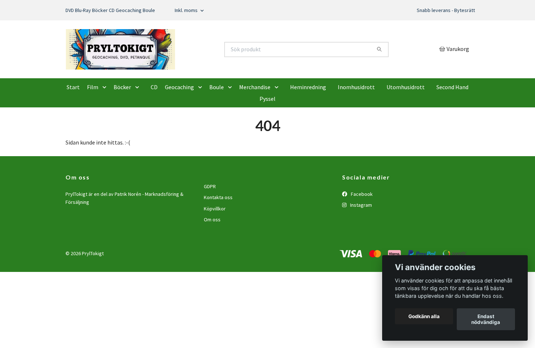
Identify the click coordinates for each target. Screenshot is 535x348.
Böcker (122, 121)
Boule (216, 121)
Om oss (212, 254)
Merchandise (254, 121)
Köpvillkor (215, 243)
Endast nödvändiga (485, 319)
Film (92, 121)
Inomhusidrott (356, 121)
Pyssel (267, 133)
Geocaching (179, 121)
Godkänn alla (424, 316)
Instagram (360, 239)
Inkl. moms (187, 10)
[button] (106, 121)
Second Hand (452, 121)
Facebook (361, 228)
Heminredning (308, 121)
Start (73, 121)
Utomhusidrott (406, 121)
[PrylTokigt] (167, 66)
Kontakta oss (218, 232)
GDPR (210, 220)
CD (154, 121)
